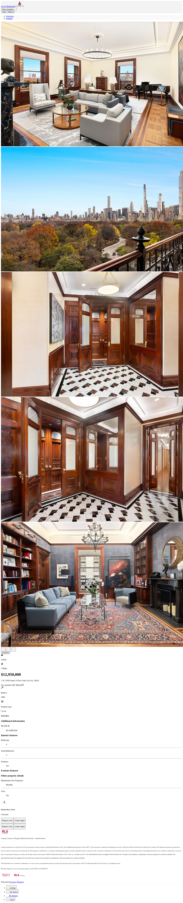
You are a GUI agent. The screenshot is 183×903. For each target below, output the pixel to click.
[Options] (3, 649)
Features (9, 18)
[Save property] (8, 649)
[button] (91, 84)
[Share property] (13, 649)
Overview (10, 16)
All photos (5, 653)
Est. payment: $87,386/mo (11, 685)
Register (11, 12)
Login (4, 12)
